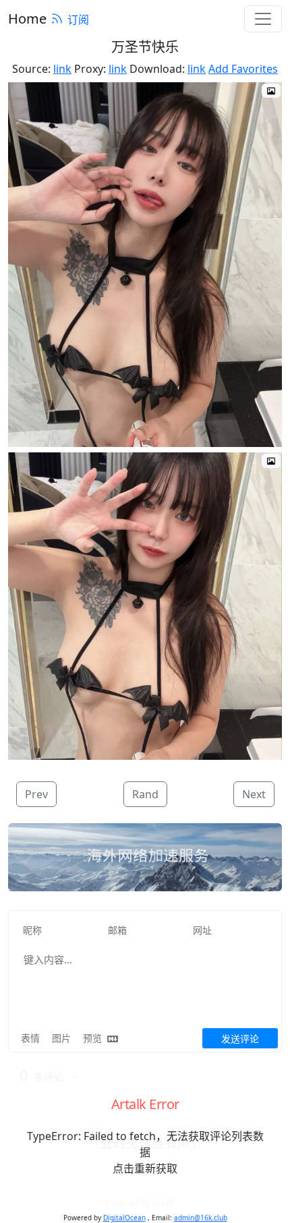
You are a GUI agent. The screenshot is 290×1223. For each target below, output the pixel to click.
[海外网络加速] (145, 857)
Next (254, 794)
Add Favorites (243, 68)
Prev (36, 794)
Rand (145, 794)
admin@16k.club (200, 1217)
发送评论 (240, 1038)
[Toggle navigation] (263, 18)
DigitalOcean (124, 1217)
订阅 (78, 19)
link (62, 68)
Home (27, 18)
